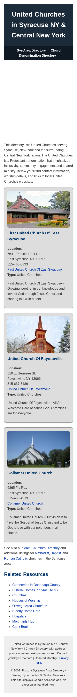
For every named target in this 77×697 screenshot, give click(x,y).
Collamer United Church (25, 503)
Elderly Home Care (26, 611)
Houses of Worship (26, 600)
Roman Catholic (16, 558)
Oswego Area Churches (29, 606)
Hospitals (19, 616)
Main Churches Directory (41, 548)
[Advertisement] (38, 100)
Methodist (42, 553)
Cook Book (20, 626)
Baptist (56, 553)
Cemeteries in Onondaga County (36, 585)
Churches (19, 595)
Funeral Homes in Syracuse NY (35, 590)
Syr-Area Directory (31, 50)
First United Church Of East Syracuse (34, 269)
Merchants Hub (23, 621)
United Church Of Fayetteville (28, 389)
